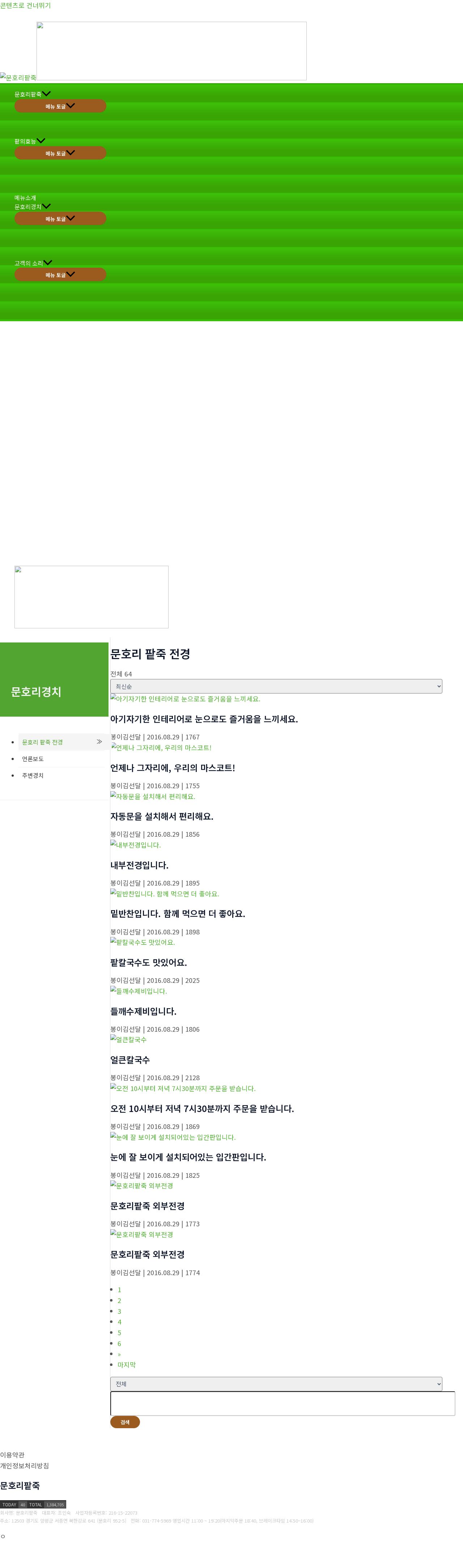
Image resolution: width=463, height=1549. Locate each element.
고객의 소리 (28, 263)
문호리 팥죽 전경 (42, 742)
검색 (125, 1422)
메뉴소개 (25, 197)
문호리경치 (28, 206)
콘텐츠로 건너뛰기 (25, 5)
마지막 (127, 1364)
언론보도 (33, 758)
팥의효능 (25, 141)
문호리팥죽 (28, 94)
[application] (46, 94)
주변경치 (33, 775)
